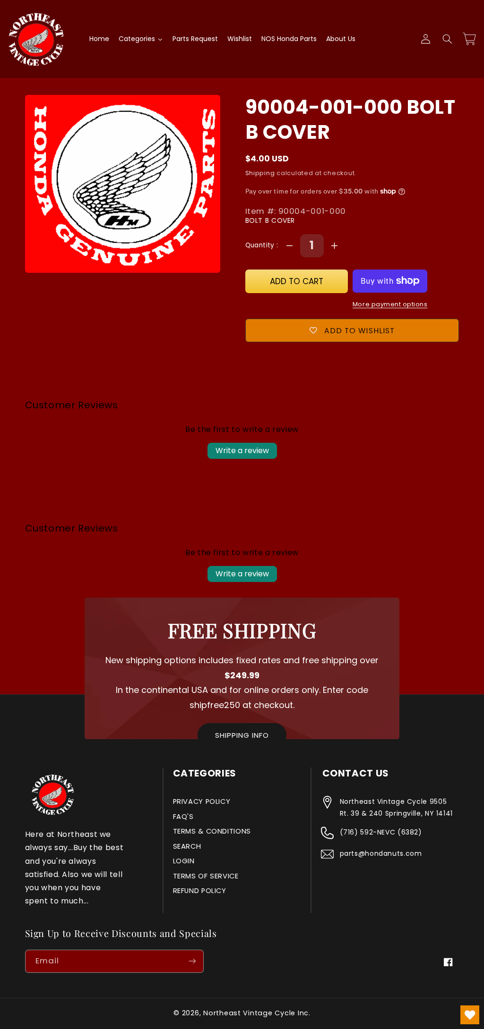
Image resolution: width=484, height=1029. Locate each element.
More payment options (390, 304)
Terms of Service (206, 876)
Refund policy (199, 890)
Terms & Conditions (212, 831)
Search (187, 846)
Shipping (260, 173)
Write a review (242, 450)
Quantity (261, 245)
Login (184, 861)
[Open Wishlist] (469, 1014)
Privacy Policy (202, 801)
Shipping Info (242, 735)
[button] (447, 39)
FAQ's (183, 816)
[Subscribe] (192, 961)
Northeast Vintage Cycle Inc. (257, 1013)
